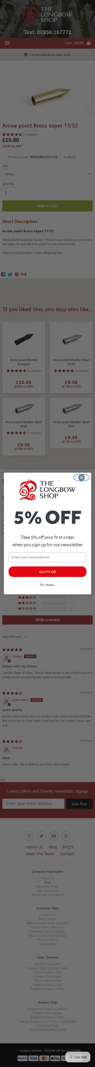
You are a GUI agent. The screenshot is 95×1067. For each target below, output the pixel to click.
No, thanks (47, 584)
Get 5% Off (47, 571)
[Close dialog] (82, 477)
